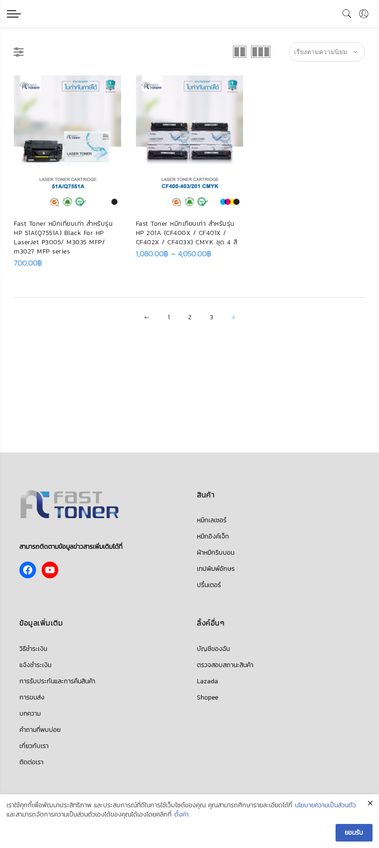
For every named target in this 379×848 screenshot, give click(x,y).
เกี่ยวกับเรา (34, 746)
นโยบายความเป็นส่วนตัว (325, 805)
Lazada (207, 681)
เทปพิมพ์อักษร (216, 569)
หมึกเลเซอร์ (211, 520)
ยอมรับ (354, 832)
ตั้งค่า (181, 814)
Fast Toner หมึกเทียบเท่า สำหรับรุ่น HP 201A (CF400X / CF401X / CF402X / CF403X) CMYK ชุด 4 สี (187, 233)
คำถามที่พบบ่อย (40, 730)
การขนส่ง (31, 697)
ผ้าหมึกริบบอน (215, 552)
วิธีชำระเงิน (33, 649)
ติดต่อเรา (31, 762)
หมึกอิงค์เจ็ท (213, 536)
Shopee (207, 697)
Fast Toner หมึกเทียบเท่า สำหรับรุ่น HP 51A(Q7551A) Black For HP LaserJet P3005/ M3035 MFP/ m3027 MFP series (63, 237)
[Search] (347, 14)
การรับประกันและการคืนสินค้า (57, 681)
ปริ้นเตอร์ (209, 585)
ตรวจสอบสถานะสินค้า (225, 665)
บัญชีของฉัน (213, 649)
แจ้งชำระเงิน (35, 665)
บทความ (30, 713)
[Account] (363, 14)
